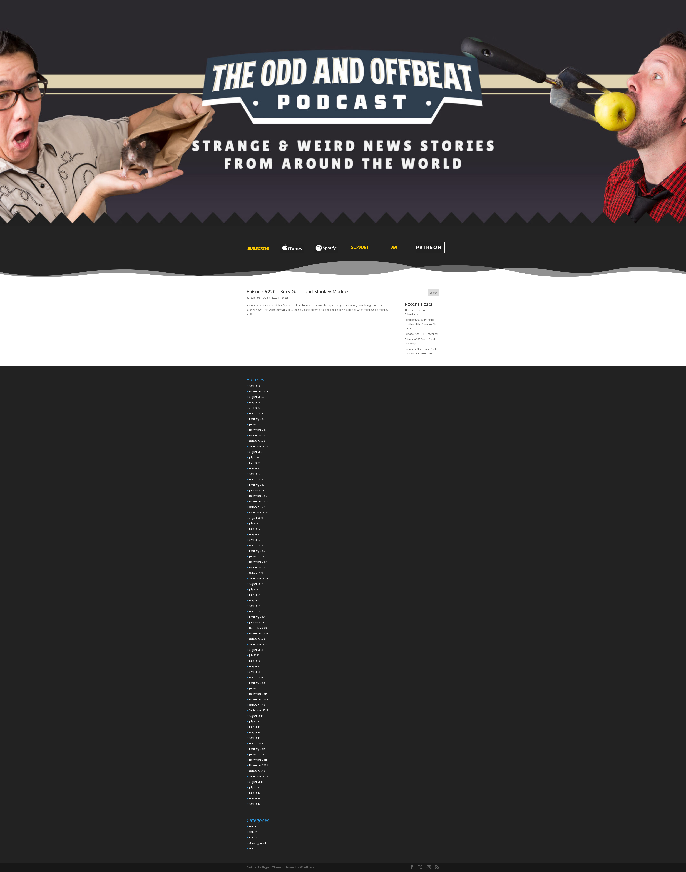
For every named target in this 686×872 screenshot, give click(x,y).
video (252, 848)
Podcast (284, 297)
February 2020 (257, 682)
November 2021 (258, 567)
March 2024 (256, 413)
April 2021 (254, 606)
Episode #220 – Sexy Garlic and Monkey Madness (299, 291)
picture (253, 832)
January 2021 (256, 622)
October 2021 (257, 573)
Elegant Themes (272, 867)
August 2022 (256, 518)
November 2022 (258, 501)
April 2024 (254, 408)
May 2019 (254, 732)
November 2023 (258, 435)
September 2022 (258, 512)
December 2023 (258, 430)
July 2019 (254, 721)
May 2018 (254, 798)
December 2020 (258, 628)
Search (434, 292)
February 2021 (257, 617)
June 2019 (254, 727)
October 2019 (257, 705)
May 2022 (254, 534)
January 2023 (256, 490)
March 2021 (256, 611)
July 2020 (254, 655)
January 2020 (256, 688)
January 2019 (256, 754)
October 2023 (257, 441)
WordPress (307, 867)
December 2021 (258, 562)
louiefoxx (255, 297)
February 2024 (257, 419)
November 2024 (258, 391)
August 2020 (256, 650)
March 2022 (256, 545)
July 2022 (254, 523)
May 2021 (254, 600)
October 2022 (257, 507)
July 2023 (254, 457)
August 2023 (256, 452)
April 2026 (254, 386)
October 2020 (257, 639)
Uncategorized (257, 843)
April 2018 (254, 804)
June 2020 (254, 661)
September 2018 (258, 776)
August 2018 (256, 782)
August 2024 (256, 397)
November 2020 (258, 633)
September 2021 (258, 578)
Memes (253, 826)
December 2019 (258, 694)
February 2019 (257, 749)
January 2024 (256, 424)
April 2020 (254, 672)
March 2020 (256, 677)
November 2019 (258, 699)
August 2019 (256, 716)
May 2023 (254, 468)
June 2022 (254, 529)
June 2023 (254, 463)
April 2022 (254, 540)
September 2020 (258, 644)
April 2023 (254, 474)
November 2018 (258, 765)
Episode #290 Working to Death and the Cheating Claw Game (421, 324)
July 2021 (254, 589)
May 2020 (254, 666)
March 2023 (256, 479)
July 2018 (254, 787)
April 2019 (254, 737)
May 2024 (254, 402)
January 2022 (256, 556)
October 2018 (257, 771)
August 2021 (256, 584)
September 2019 (258, 710)
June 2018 (254, 792)
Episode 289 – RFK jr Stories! (421, 334)
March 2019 (256, 743)
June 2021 (254, 595)
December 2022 (258, 496)
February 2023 (257, 485)
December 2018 (258, 760)
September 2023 (258, 446)
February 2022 (257, 551)
